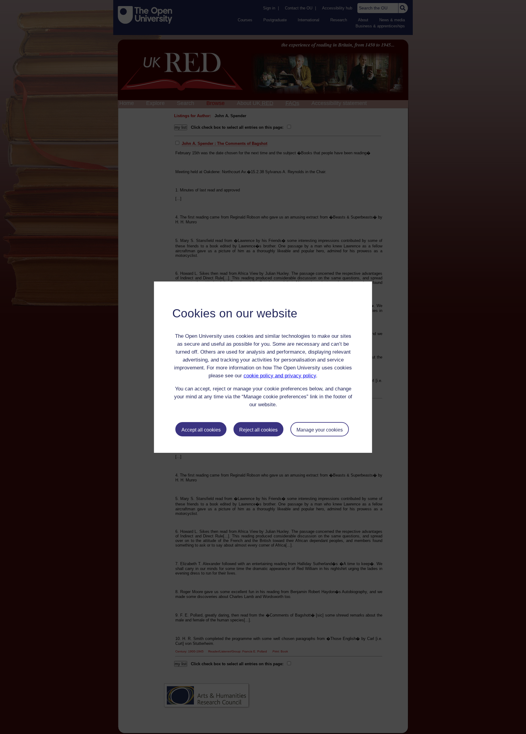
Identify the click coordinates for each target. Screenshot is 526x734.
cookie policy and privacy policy (280, 376)
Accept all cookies (201, 429)
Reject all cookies (258, 429)
